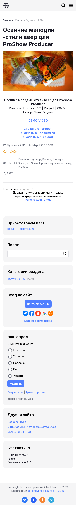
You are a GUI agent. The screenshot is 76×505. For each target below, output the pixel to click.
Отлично (19, 350)
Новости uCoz (16, 421)
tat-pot (36, 145)
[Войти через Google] (44, 313)
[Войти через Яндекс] (38, 313)
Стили (22, 159)
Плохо (17, 369)
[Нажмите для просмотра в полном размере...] (38, 71)
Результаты (15, 392)
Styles (21, 163)
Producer (24, 166)
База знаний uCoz (19, 432)
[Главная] (6, 5)
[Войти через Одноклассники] (50, 313)
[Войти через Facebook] (31, 313)
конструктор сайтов (41, 490)
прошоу (66, 163)
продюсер (34, 159)
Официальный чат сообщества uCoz (31, 426)
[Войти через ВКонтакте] (25, 313)
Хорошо (18, 356)
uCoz (61, 490)
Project (46, 159)
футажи (55, 163)
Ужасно (18, 375)
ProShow (32, 163)
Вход (47, 199)
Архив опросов (35, 392)
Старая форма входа (38, 320)
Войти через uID (38, 303)
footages (58, 159)
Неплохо (19, 362)
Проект (44, 163)
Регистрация (33, 199)
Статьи (19, 20)
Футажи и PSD (34, 20)
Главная (8, 20)
